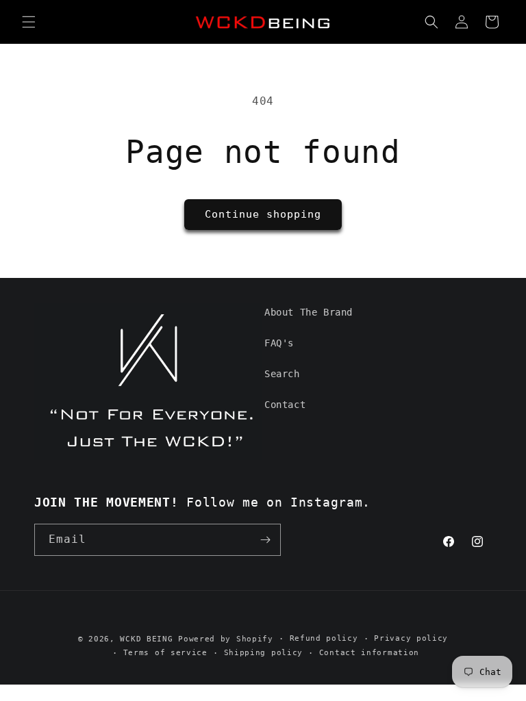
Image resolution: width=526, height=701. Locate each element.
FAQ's (279, 342)
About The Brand (308, 312)
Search (282, 373)
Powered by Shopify (225, 639)
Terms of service (165, 652)
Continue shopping (263, 214)
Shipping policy (263, 652)
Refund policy (324, 638)
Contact (284, 404)
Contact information (369, 652)
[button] (29, 22)
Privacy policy (411, 638)
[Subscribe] (265, 540)
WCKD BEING (146, 639)
